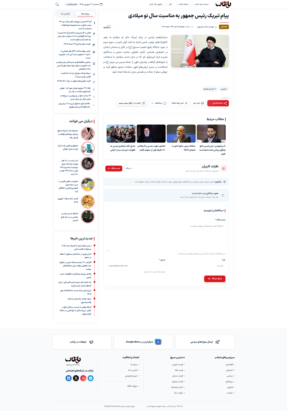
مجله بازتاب (183, 4)
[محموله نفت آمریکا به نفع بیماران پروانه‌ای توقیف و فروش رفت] (87, 133)
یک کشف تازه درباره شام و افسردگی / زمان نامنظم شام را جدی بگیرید (74, 284)
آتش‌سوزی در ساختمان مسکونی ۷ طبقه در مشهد (75, 256)
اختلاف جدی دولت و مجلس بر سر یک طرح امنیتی (69, 217)
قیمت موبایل (177, 381)
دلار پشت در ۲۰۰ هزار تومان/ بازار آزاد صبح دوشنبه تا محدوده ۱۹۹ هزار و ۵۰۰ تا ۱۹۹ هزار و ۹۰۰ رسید (69, 167)
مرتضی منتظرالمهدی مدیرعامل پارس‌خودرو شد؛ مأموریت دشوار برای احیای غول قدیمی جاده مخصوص (74, 66)
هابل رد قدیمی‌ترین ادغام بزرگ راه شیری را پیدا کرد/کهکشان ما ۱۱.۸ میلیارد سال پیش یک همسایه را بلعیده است (74, 36)
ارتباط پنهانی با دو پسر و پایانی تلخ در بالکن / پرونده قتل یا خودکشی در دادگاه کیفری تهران (75, 311)
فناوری (230, 387)
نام (223, 260)
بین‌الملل (229, 381)
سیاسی (230, 375)
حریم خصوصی (131, 375)
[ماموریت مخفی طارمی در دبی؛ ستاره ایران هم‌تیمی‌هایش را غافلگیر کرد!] (87, 185)
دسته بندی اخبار (202, 4)
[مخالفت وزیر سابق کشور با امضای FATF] (181, 134)
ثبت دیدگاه (115, 168)
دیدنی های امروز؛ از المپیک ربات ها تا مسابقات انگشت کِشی (76, 247)
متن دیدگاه (220, 219)
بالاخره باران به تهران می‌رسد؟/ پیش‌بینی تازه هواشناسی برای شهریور (74, 105)
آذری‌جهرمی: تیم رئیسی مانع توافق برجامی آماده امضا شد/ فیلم (212, 150)
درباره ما (133, 364)
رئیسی (223, 89)
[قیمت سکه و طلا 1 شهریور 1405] (87, 201)
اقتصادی (229, 364)
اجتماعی (229, 370)
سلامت (230, 392)
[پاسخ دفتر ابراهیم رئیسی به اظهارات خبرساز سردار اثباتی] (121, 134)
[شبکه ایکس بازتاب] (76, 378)
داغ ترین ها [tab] (65, 13)
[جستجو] (57, 4)
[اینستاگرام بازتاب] (83, 378)
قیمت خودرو (177, 364)
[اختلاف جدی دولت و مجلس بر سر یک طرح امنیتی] (87, 216)
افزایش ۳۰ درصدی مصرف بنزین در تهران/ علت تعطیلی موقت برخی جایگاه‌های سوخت (75, 266)
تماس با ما (132, 370)
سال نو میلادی (209, 89)
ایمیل (162, 260)
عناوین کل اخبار (155, 4)
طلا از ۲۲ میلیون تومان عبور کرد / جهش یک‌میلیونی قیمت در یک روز (75, 90)
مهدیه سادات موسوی (205, 26)
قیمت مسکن (177, 375)
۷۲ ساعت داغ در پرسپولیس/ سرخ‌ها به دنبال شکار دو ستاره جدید (75, 97)
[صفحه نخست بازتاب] (73, 360)
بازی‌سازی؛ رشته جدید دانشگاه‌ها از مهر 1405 (75, 292)
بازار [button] (170, 4)
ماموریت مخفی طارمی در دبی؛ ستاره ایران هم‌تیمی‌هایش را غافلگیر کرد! (68, 186)
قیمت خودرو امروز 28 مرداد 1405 (77, 44)
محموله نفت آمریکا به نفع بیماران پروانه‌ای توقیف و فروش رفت (68, 134)
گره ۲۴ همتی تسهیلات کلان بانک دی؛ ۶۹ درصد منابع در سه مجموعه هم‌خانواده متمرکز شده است (75, 25)
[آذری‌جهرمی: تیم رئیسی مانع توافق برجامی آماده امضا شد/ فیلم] (211, 134)
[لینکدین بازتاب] (69, 378)
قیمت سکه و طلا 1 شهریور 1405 (68, 200)
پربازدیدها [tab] (85, 13)
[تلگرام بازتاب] (91, 378)
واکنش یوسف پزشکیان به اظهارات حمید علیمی (75, 276)
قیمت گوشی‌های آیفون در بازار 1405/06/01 (74, 81)
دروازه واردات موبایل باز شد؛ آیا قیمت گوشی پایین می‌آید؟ (76, 75)
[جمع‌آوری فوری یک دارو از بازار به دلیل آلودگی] (87, 148)
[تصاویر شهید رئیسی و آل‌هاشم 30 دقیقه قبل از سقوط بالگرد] (151, 134)
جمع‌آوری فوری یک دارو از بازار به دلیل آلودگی (68, 147)
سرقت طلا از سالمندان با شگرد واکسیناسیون (79, 300)
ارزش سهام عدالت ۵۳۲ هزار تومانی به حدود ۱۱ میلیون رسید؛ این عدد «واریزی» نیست (74, 55)
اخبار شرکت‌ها (177, 387)
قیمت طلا (179, 370)
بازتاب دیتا (178, 392)
